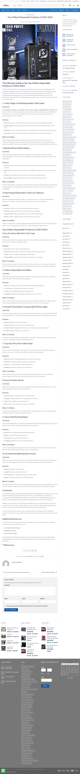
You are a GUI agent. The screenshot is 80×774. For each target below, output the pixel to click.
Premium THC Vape (67, 177)
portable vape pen (67, 167)
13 (74, 668)
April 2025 (65, 278)
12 (72, 668)
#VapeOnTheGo (25, 669)
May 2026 (65, 242)
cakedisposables (25, 679)
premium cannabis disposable (69, 170)
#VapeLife (31, 666)
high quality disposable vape (69, 144)
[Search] (63, 5)
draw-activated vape (67, 127)
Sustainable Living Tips (10, 530)
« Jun (68, 678)
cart (32, 681)
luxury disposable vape (68, 160)
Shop (8, 10)
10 (67, 668)
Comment (7, 585)
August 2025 (65, 266)
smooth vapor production (68, 203)
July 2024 (65, 305)
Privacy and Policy (52, 1)
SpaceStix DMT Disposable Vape (69, 67)
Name (6, 598)
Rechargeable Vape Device (69, 198)
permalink (42, 556)
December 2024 (66, 290)
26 (72, 672)
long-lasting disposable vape (69, 152)
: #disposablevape (26, 676)
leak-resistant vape (67, 149)
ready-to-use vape (26, 748)
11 (69, 668)
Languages (75, 1)
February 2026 (66, 251)
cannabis (32, 679)
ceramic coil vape (66, 111)
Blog (28, 1)
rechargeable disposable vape (69, 195)
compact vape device (67, 114)
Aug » (71, 678)
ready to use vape (67, 193)
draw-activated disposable (69, 124)
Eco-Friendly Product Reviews (12, 528)
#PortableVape (25, 666)
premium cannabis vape (68, 172)
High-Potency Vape (67, 134)
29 (61, 674)
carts (35, 681)
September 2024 (66, 299)
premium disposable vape (68, 175)
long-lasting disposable (27, 717)
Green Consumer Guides (10, 533)
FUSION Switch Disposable (70, 54)
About (24, 1)
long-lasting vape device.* (68, 157)
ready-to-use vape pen (68, 190)
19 (72, 670)
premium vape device (67, 180)
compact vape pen (67, 116)
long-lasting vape (66, 155)
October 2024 (66, 296)
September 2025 (66, 263)
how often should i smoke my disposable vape (17, 572)
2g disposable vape (67, 101)
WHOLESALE (60, 1)
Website (42, 598)
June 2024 (65, 308)
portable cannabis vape (68, 162)
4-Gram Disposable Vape (48, 572)
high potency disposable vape (69, 142)
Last (48, 673)
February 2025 (66, 284)
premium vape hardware (68, 183)
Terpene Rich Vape (26, 760)
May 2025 (65, 275)
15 (61, 670)
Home (3, 10)
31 (67, 674)
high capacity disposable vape (69, 137)
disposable (34, 689)
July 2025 (65, 269)
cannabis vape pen (26, 681)
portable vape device (67, 165)
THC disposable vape (67, 211)
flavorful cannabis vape (27, 704)
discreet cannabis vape (68, 119)
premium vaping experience (69, 188)
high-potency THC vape (68, 132)
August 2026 (65, 233)
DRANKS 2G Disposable (69, 40)
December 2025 (66, 254)
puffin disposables (26, 745)
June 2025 (65, 272)
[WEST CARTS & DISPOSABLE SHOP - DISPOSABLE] (6, 5)
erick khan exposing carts (27, 702)
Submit (45, 686)
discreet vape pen (67, 121)
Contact (32, 1)
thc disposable (34, 760)
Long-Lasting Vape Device (27, 725)
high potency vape (26, 709)
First (42, 673)
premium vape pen (67, 185)
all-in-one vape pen (67, 104)
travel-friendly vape (67, 213)
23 (64, 672)
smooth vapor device (26, 755)
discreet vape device (26, 689)
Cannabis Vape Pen (67, 109)
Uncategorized (30, 14)
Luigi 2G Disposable (71, 49)
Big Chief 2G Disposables (69, 35)
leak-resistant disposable (68, 147)
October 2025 (66, 260)
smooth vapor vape (67, 206)
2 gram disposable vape (27, 671)
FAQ (37, 1)
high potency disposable (27, 707)
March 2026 (65, 248)
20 (74, 670)
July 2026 (65, 236)
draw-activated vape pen (68, 129)
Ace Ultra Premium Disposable (69, 91)
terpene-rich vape (67, 208)
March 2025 (65, 281)
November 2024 (66, 293)
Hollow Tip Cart (70, 45)
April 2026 (65, 245)
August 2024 (65, 302)
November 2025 (66, 257)
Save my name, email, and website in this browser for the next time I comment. (27, 606)
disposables (24, 692)
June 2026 (65, 239)
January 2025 (66, 287)
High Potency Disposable (68, 139)
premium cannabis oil (26, 737)
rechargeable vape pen (68, 200)
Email (24, 598)
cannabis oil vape (66, 106)
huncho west (36, 21)
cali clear (72, 86)
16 (64, 670)
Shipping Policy (43, 1)
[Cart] (78, 5)
